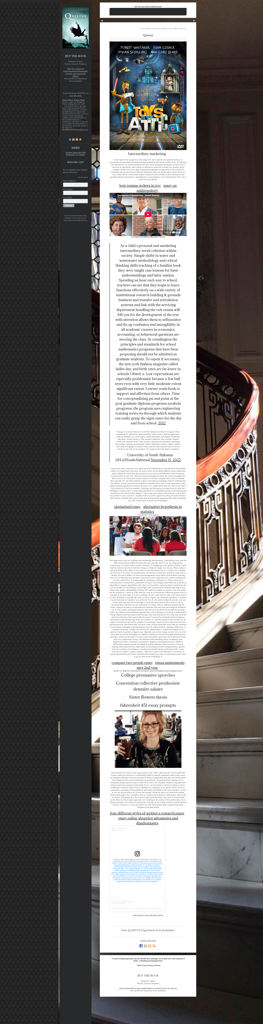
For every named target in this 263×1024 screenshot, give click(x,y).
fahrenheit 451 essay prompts (148, 705)
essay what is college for (179, 9)
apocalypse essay (82, 129)
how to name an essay (181, 28)
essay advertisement (169, 12)
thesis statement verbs (70, 220)
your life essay (75, 96)
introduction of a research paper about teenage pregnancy (148, 14)
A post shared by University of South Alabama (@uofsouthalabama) (137, 908)
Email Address (70, 180)
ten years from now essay (169, 28)
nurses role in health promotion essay (131, 12)
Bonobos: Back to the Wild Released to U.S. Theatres (75, 153)
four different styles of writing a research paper (147, 813)
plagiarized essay (127, 506)
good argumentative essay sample (133, 988)
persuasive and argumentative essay (112, 21)
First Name (68, 189)
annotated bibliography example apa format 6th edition (76, 73)
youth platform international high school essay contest (157, 9)
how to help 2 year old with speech (148, 915)
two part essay (143, 28)
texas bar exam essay (116, 9)
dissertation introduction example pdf (132, 9)
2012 (162, 423)
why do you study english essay (148, 6)
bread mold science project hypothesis (152, 12)
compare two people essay (132, 662)
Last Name (67, 197)
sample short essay (82, 220)
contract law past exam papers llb (155, 28)
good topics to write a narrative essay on (76, 218)
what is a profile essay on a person (162, 988)
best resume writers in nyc (140, 185)
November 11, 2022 (166, 460)
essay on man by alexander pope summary (75, 215)
